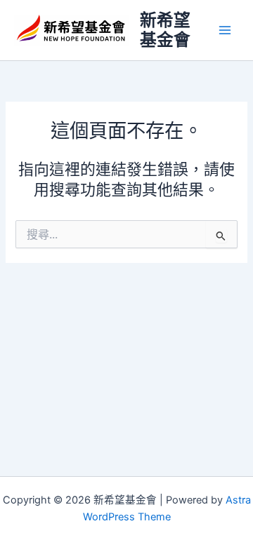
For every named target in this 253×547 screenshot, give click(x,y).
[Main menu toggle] (225, 30)
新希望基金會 (165, 30)
